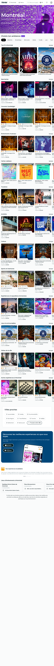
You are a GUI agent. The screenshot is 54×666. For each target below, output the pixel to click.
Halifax (43, 418)
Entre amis (27, 40)
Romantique (18, 40)
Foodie (40, 40)
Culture (34, 40)
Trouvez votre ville (35, 422)
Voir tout (51, 45)
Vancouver (22, 422)
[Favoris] (47, 3)
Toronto (33, 418)
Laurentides (11, 414)
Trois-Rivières (22, 418)
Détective (9, 40)
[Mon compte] (51, 3)
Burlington (11, 418)
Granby (21, 414)
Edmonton (11, 422)
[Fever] (4, 2)
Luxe (46, 40)
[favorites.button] (17, 49)
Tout (3, 40)
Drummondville (32, 414)
